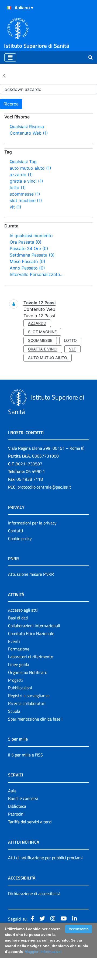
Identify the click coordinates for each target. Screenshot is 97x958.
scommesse (25, 194)
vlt (15, 207)
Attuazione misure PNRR (31, 574)
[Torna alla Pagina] (4, 75)
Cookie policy (20, 538)
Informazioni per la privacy (32, 523)
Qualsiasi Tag (23, 161)
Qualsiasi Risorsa (27, 126)
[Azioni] (9, 8)
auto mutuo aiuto (30, 168)
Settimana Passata (32, 255)
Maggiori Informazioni (43, 951)
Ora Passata (25, 242)
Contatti (15, 530)
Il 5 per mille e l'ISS (25, 755)
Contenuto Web (29, 133)
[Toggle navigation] (10, 57)
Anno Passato (27, 268)
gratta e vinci (26, 181)
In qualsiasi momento (31, 235)
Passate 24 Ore (29, 248)
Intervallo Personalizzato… (37, 274)
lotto (18, 187)
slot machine (26, 200)
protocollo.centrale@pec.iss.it (44, 487)
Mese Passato (27, 261)
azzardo (21, 174)
